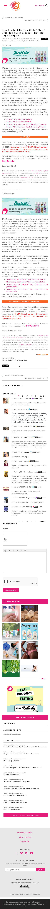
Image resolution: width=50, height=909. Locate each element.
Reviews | (22, 815)
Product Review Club (19, 360)
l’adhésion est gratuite (26, 344)
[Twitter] (21, 854)
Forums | (29, 815)
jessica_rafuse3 (30, 426)
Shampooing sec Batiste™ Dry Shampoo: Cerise (25, 279)
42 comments (34, 40)
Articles (36, 815)
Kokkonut (6, 745)
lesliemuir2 (28, 398)
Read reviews (42, 355)
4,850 (39, 426)
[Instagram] (26, 854)
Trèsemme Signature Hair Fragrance (16, 781)
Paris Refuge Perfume (11, 809)
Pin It (20, 366)
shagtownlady (30, 498)
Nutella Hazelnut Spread (12, 775)
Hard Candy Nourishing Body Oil (15, 795)
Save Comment (10, 590)
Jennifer (13, 38)
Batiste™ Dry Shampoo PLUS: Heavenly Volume (26, 127)
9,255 (39, 498)
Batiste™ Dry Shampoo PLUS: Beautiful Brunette (26, 124)
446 (40, 472)
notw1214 (28, 487)
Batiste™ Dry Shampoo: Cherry (19, 119)
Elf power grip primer (11, 761)
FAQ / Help (24, 842)
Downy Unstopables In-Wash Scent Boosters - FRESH (22, 768)
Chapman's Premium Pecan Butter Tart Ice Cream (21, 754)
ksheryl (26, 409)
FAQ (19, 340)
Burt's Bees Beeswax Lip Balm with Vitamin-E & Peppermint (24, 747)
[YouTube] (32, 854)
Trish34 (5, 779)
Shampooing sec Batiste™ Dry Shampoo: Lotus (25, 282)
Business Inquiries (24, 833)
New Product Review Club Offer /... (15, 17)
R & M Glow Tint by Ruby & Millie (15, 802)
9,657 (35, 398)
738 (36, 506)
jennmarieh (28, 437)
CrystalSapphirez (30, 472)
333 (35, 487)
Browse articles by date (12, 734)
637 (32, 409)
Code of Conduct (25, 837)
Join (40, 870)
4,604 (33, 452)
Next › (42, 396)
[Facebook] (17, 854)
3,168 (32, 461)
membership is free (27, 177)
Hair (9, 360)
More (43, 679)
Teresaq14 (29, 507)
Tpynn (26, 461)
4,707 (36, 437)
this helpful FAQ (38, 173)
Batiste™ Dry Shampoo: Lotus (18, 122)
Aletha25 (27, 452)
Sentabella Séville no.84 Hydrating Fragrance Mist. (21, 788)
